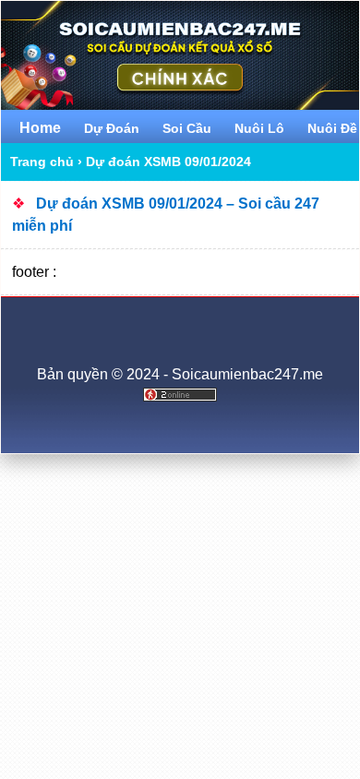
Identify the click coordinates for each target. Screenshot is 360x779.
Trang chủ (42, 161)
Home (40, 128)
